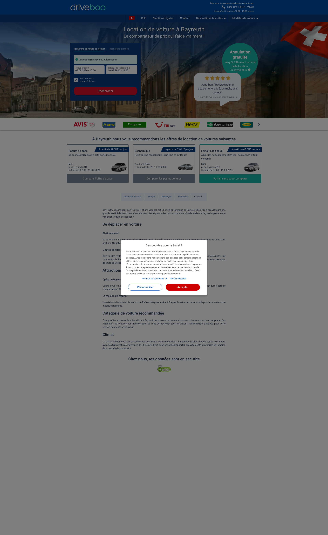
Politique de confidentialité (154, 278)
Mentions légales (178, 278)
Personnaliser (145, 287)
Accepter (182, 287)
